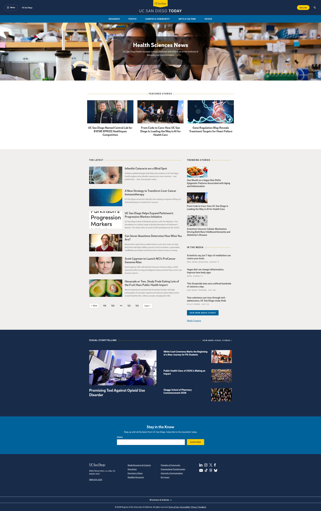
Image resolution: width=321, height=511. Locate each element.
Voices (208, 19)
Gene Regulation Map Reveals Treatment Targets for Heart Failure (210, 129)
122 (129, 305)
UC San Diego (27, 7)
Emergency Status (135, 473)
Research (114, 19)
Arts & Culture (187, 19)
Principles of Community (170, 465)
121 (120, 305)
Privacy (194, 507)
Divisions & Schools (160, 500)
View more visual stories (216, 340)
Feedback (202, 507)
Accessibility (185, 507)
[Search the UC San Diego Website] (315, 7)
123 (137, 305)
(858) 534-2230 (95, 479)
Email (120, 437)
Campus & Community (157, 19)
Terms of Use (173, 507)
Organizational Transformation (173, 469)
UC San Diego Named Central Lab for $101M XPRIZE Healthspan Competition (110, 131)
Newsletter (132, 469)
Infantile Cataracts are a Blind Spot (146, 168)
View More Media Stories (203, 313)
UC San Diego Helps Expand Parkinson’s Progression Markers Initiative (149, 214)
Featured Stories (160, 94)
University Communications (172, 473)
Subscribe (303, 7)
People (133, 19)
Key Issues (165, 477)
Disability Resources (136, 477)
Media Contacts (194, 320)
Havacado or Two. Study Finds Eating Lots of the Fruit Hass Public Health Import (152, 283)
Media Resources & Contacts (139, 465)
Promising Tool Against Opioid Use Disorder (117, 392)
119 (104, 305)
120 (112, 305)
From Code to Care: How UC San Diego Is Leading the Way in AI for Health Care (160, 131)
